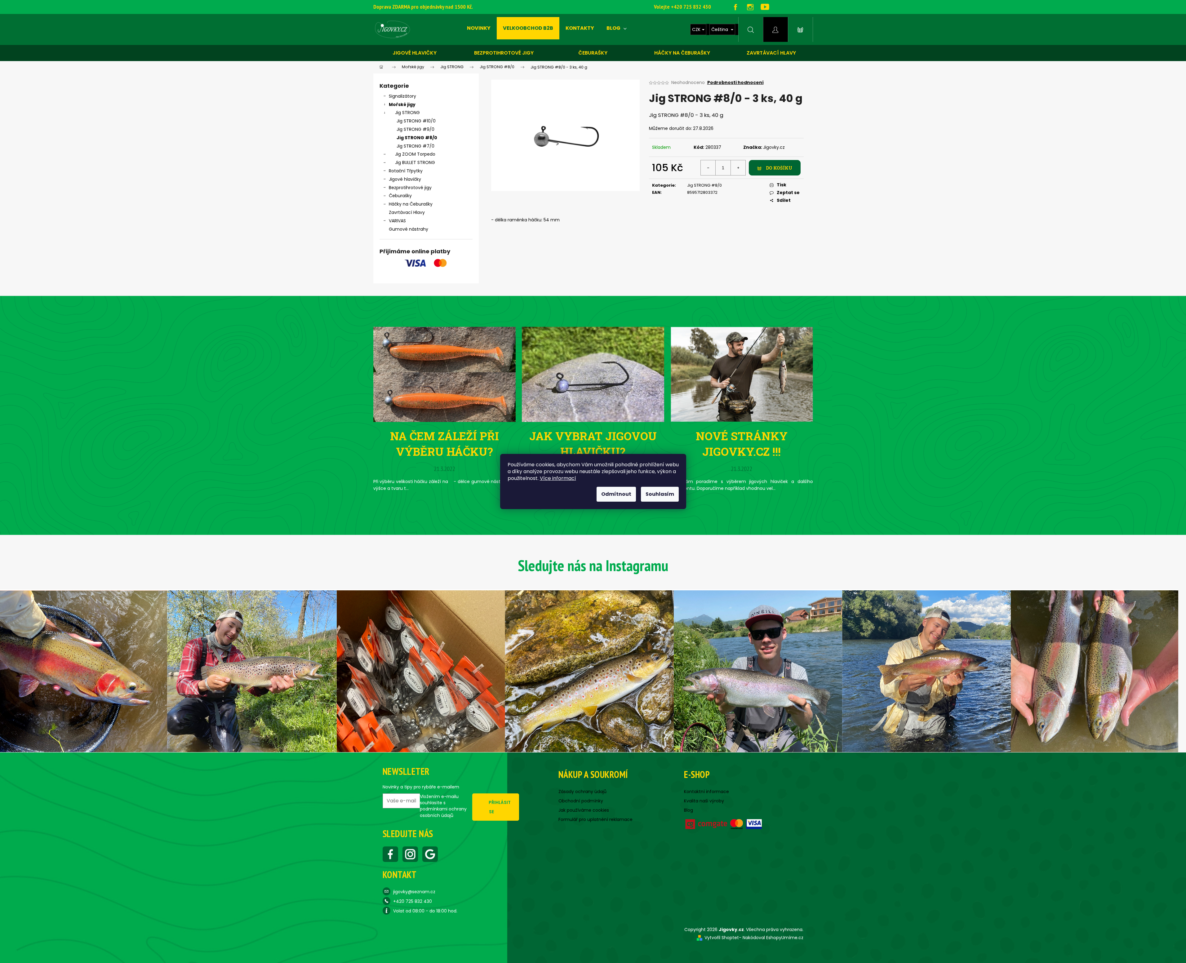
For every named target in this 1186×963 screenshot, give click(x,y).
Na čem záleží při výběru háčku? (444, 443)
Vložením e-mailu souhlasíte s (443, 806)
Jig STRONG (407, 112)
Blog (688, 810)
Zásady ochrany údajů (582, 791)
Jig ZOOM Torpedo (415, 154)
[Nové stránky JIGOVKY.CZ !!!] (741, 374)
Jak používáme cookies (583, 810)
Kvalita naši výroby (704, 801)
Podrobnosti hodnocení (735, 83)
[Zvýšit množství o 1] (738, 167)
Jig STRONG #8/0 (417, 138)
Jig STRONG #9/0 (415, 129)
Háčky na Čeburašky (411, 204)
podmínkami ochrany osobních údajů (443, 812)
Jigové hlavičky (415, 52)
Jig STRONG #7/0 (415, 146)
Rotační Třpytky (406, 171)
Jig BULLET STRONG (415, 162)
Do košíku (779, 168)
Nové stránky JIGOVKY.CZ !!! (742, 443)
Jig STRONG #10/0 (416, 121)
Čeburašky (592, 52)
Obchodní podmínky (580, 801)
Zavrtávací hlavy (771, 52)
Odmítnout (616, 494)
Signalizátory (402, 96)
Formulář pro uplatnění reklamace (595, 819)
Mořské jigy (402, 104)
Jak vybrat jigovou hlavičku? (593, 443)
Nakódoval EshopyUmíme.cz (773, 937)
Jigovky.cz (774, 147)
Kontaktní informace (706, 791)
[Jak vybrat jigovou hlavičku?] (593, 374)
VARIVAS (397, 221)
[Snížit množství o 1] (708, 167)
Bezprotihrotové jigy (504, 52)
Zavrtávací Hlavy (407, 212)
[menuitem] (479, 28)
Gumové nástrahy (408, 229)
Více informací (558, 478)
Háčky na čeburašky (682, 52)
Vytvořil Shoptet (721, 937)
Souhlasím (660, 494)
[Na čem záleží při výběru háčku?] (444, 374)
